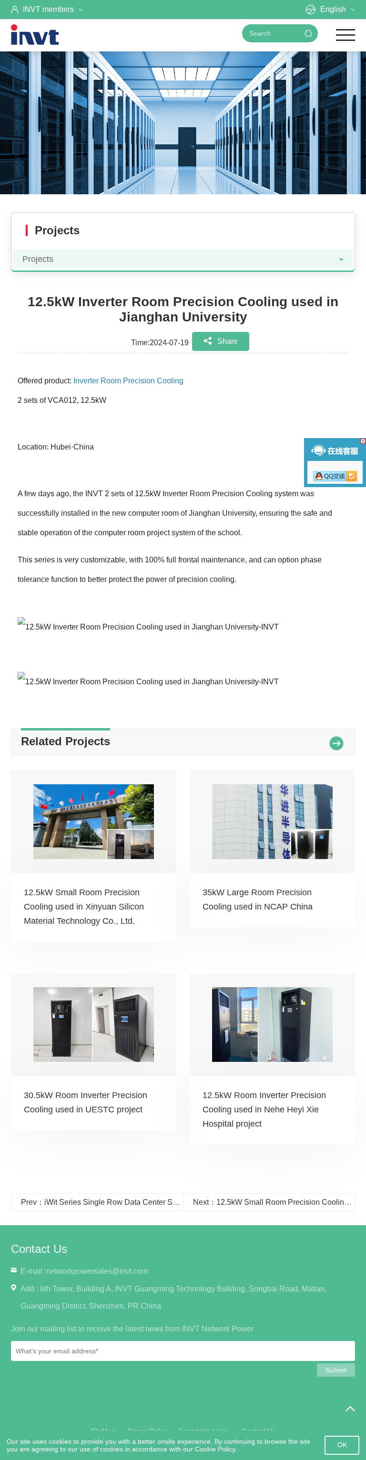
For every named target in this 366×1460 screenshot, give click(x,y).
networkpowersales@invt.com (97, 1271)
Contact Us (39, 1248)
